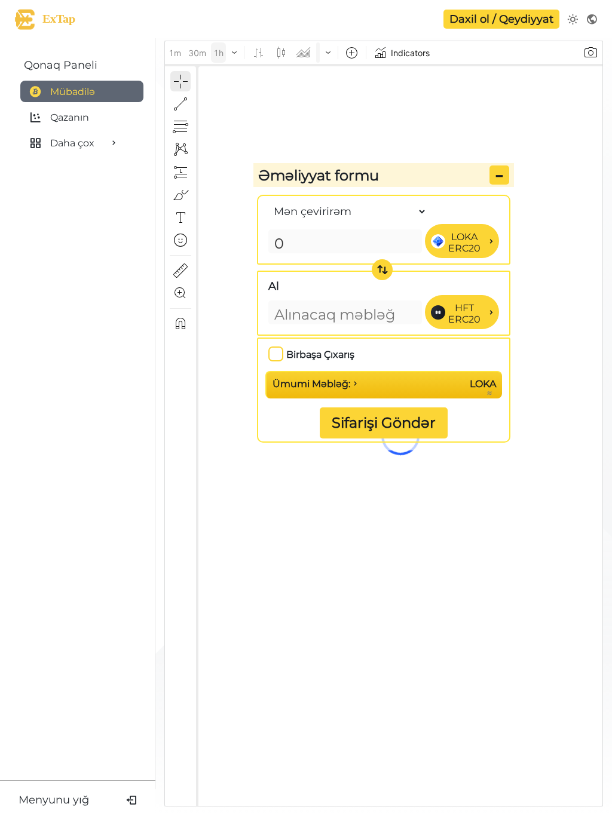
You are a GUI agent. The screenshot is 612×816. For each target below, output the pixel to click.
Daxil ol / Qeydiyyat (501, 19)
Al (273, 286)
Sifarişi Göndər (384, 422)
